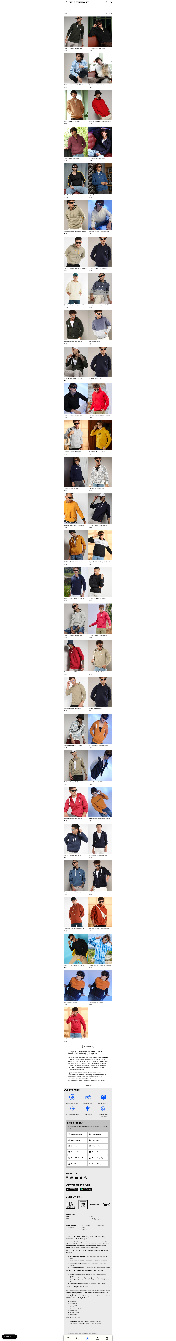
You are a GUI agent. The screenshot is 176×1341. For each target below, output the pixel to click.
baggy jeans (85, 1229)
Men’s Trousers (74, 1303)
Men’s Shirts (73, 1301)
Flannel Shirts (73, 1314)
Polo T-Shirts (73, 1305)
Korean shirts (92, 1260)
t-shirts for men (86, 1225)
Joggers (68, 1220)
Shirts (67, 1218)
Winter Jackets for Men (76, 1309)
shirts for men (70, 1227)
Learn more (98, 1323)
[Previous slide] (65, 31)
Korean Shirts (73, 1310)
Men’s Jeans (73, 1307)
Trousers (92, 1218)
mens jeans (100, 1225)
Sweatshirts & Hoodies (96, 1220)
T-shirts (68, 1216)
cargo (83, 1227)
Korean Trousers (74, 1312)
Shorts (91, 1216)
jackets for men (70, 1229)
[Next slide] (86, 31)
